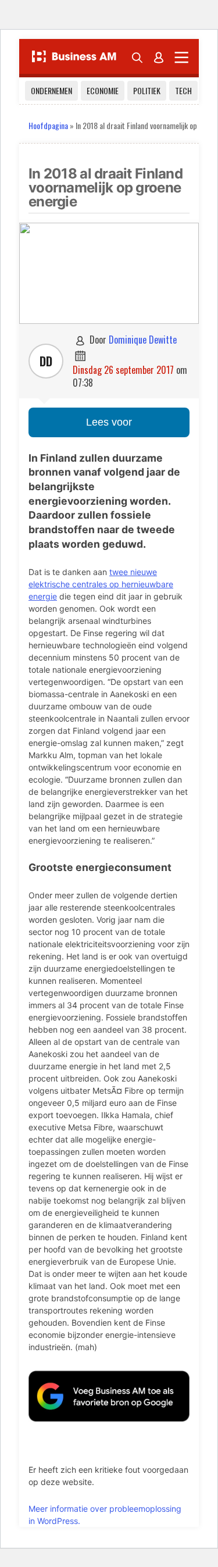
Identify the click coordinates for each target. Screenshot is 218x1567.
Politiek (146, 90)
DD (46, 361)
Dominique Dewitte (143, 340)
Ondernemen (51, 90)
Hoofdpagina (48, 125)
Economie (103, 90)
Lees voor (109, 422)
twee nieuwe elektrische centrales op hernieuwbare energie (100, 584)
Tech (183, 90)
